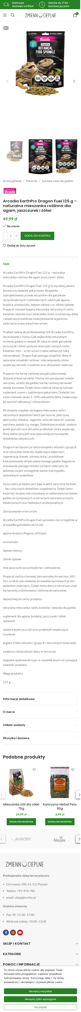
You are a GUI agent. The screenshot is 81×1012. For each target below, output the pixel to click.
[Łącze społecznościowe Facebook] (6, 932)
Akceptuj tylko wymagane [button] (40, 999)
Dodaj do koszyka (37, 235)
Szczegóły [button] (40, 1007)
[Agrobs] (21, 839)
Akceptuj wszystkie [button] (40, 991)
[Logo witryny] (40, 14)
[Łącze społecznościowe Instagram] (13, 932)
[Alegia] (59, 839)
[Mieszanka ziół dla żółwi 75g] (21, 782)
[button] (7, 81)
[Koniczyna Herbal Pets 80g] (59, 782)
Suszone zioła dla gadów (57, 181)
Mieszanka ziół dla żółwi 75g (21, 806)
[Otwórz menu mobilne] (5, 15)
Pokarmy (32, 181)
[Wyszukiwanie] (13, 15)
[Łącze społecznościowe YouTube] (20, 932)
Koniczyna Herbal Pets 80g (60, 806)
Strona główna (12, 181)
